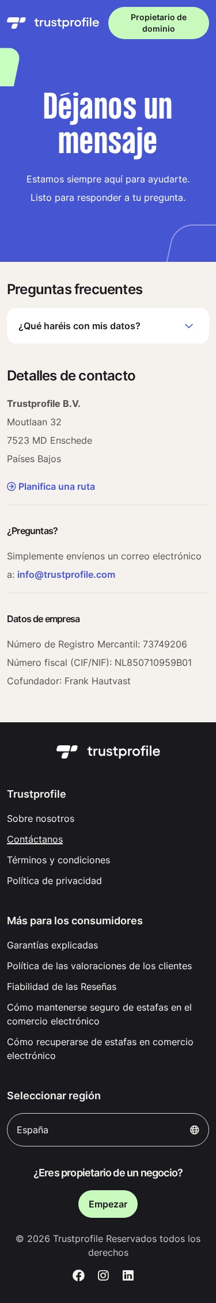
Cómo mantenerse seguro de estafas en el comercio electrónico (99, 1014)
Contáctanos (35, 839)
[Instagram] (103, 1275)
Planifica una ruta (56, 486)
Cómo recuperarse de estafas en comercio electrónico (100, 1048)
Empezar (108, 1204)
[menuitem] (108, 818)
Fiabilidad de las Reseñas (61, 986)
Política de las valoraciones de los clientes (99, 965)
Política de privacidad (54, 880)
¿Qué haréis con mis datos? (79, 326)
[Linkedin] (128, 1275)
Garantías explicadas (52, 945)
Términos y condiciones (58, 860)
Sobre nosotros (40, 818)
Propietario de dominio (159, 22)
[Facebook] (79, 1275)
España (32, 1130)
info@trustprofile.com (66, 574)
